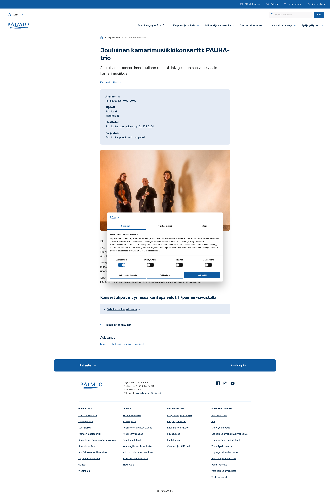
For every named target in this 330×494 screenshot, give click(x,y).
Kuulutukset (173, 433)
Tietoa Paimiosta (87, 415)
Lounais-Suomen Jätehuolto (226, 440)
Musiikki (117, 82)
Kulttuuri (105, 82)
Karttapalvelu (85, 421)
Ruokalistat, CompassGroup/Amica (97, 440)
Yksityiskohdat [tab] (165, 226)
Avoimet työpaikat (133, 433)
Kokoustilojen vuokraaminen (138, 452)
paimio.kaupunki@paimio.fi (148, 393)
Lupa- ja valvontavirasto (224, 452)
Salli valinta (165, 275)
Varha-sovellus (219, 464)
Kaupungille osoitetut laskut (138, 446)
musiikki (127, 344)
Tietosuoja (128, 464)
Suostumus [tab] (126, 226)
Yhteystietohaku (132, 415)
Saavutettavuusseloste (135, 458)
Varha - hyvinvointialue (223, 458)
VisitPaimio (84, 470)
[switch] (150, 265)
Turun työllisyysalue (222, 446)
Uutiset (82, 464)
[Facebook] (218, 384)
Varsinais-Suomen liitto (223, 470)
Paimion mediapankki (89, 433)
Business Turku (219, 415)
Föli (213, 421)
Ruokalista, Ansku (87, 446)
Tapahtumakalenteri (89, 458)
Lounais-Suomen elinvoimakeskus (229, 433)
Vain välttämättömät (128, 275)
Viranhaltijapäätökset (178, 446)
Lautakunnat (174, 440)
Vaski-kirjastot (219, 477)
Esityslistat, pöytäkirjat (179, 415)
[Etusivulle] (101, 37)
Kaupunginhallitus (176, 421)
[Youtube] (232, 384)
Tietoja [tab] (204, 226)
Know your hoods (220, 427)
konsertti (104, 344)
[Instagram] (225, 384)
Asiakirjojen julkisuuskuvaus (137, 427)
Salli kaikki (202, 275)
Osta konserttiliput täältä (122, 309)
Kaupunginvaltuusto (178, 427)
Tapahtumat (114, 37)
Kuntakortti (84, 427)
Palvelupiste (129, 421)
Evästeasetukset (132, 440)
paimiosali (139, 344)
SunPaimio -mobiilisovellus (92, 452)
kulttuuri (116, 344)
